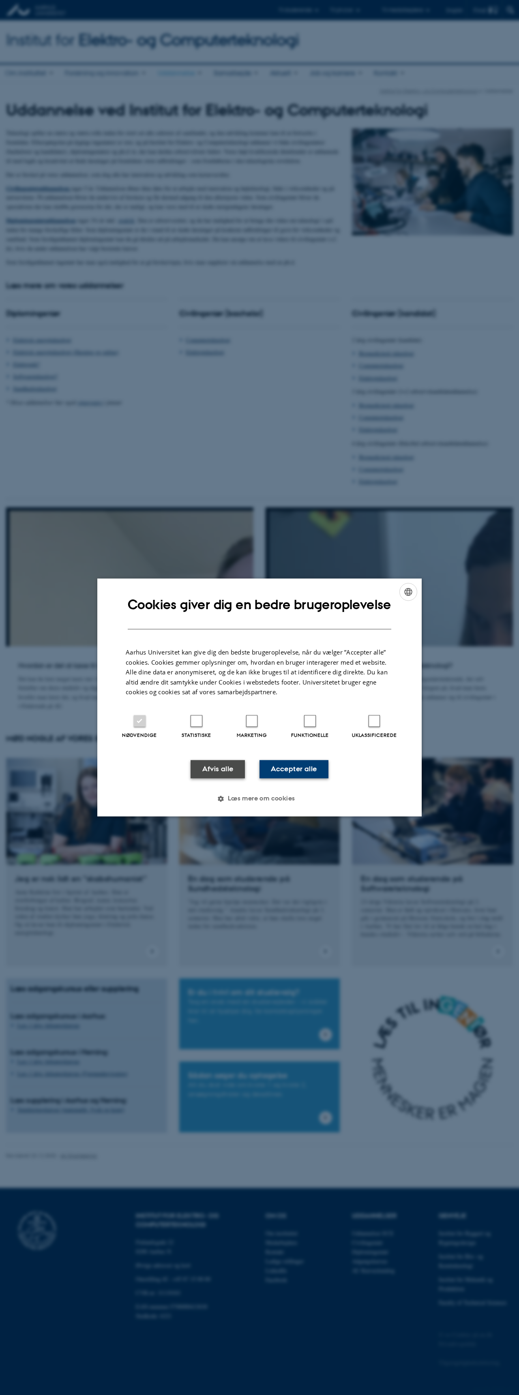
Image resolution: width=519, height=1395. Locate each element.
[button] (259, 799)
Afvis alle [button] (218, 768)
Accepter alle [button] (294, 768)
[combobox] (408, 592)
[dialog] (259, 697)
